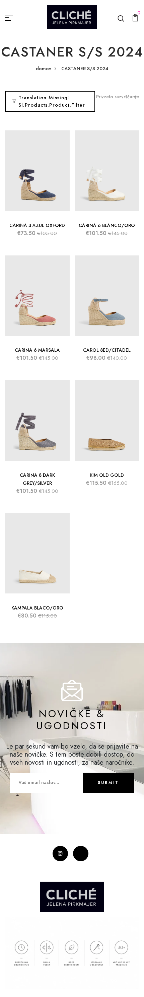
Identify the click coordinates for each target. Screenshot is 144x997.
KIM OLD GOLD (107, 475)
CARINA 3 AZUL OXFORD (37, 225)
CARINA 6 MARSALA (37, 350)
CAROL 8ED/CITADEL (107, 350)
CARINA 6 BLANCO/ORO (107, 225)
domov (43, 68)
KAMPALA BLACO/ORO (37, 607)
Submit (108, 783)
